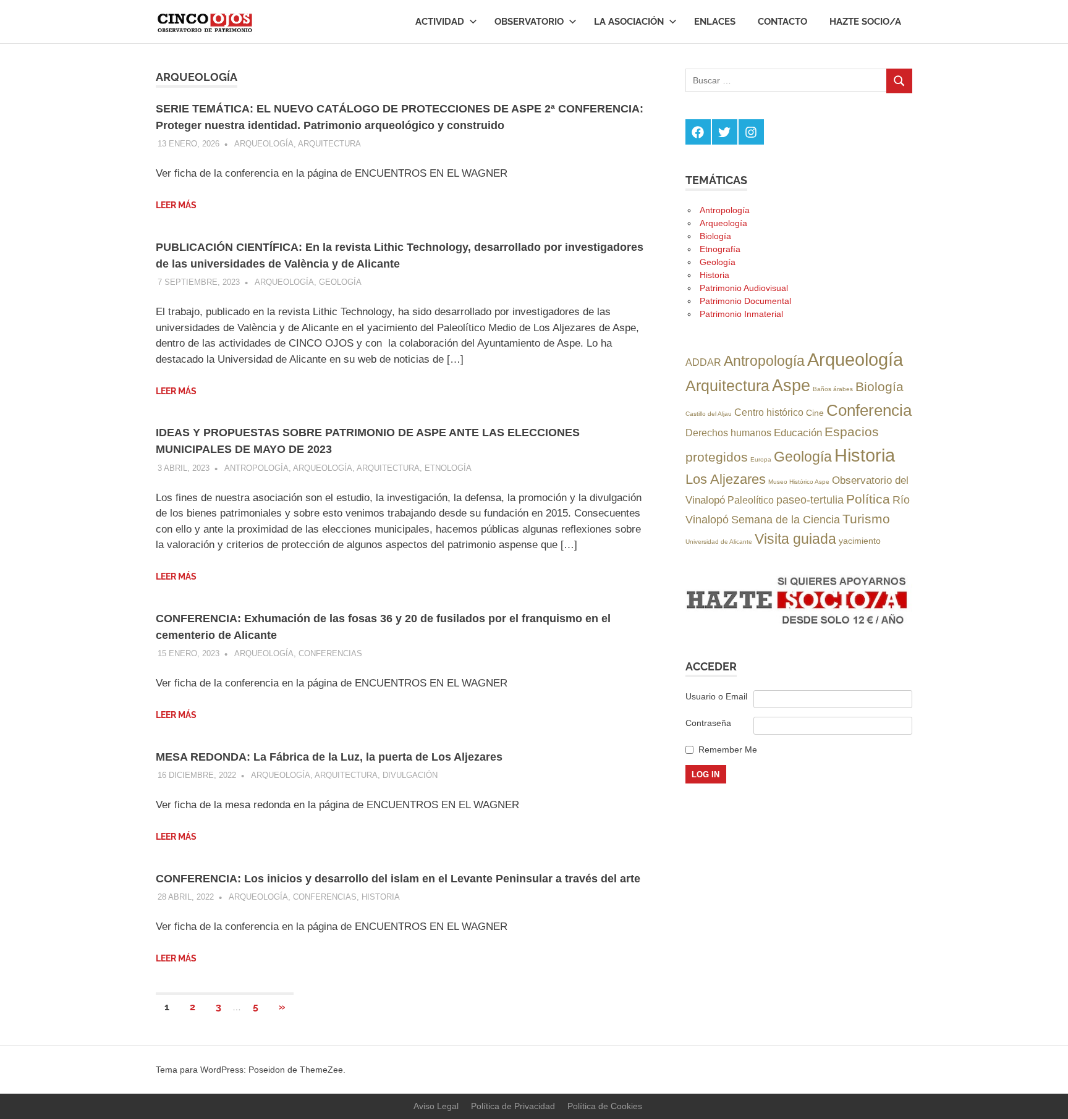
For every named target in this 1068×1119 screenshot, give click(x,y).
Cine (815, 413)
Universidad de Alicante (718, 541)
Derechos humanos (728, 432)
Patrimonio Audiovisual (744, 288)
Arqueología (264, 143)
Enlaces (714, 21)
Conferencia (869, 410)
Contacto (782, 21)
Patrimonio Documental (745, 301)
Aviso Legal (436, 1106)
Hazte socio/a (865, 21)
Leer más (176, 205)
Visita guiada (795, 539)
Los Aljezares (725, 479)
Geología (340, 282)
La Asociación (629, 21)
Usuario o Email (716, 696)
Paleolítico (750, 499)
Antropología (256, 468)
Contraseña (708, 723)
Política (868, 499)
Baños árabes (833, 389)
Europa (760, 459)
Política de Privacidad (513, 1106)
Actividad (439, 21)
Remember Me (727, 749)
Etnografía (720, 249)
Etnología (448, 468)
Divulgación (410, 775)
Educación (798, 432)
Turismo (866, 519)
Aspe (791, 385)
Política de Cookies (604, 1106)
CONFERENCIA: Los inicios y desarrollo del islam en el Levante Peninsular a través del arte (398, 878)
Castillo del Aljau (708, 413)
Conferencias (330, 653)
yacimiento (860, 541)
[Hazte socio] (798, 625)
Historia (381, 897)
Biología (715, 236)
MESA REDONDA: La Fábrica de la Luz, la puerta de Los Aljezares (329, 757)
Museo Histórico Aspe (798, 481)
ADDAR (703, 362)
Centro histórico (768, 412)
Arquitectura (329, 143)
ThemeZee (321, 1070)
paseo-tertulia (810, 499)
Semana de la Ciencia (785, 519)
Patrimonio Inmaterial (741, 314)
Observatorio (529, 21)
